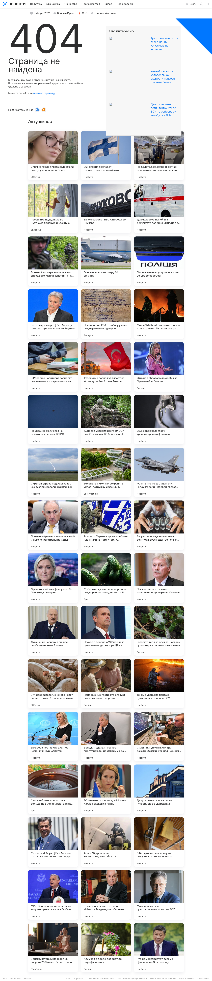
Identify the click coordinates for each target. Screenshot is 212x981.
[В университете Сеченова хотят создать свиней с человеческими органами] (53, 683)
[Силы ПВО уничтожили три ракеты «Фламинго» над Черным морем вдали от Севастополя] (159, 736)
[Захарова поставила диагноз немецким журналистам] (53, 736)
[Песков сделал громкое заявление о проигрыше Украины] (159, 578)
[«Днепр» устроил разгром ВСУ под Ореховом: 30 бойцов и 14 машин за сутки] (106, 419)
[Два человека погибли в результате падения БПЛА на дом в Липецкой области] (159, 208)
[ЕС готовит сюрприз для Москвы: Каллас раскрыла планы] (106, 789)
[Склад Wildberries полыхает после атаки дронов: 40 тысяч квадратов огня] (159, 314)
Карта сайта (203, 979)
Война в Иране (66, 13)
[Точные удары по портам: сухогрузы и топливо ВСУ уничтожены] (159, 683)
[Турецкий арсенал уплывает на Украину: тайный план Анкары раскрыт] (106, 367)
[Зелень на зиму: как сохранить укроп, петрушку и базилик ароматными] (106, 472)
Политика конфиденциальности (132, 979)
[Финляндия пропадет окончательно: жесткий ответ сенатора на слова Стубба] (106, 155)
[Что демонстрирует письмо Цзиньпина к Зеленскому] (159, 947)
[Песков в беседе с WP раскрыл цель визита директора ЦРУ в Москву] (106, 631)
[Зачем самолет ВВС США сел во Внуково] (106, 208)
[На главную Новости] (16, 4)
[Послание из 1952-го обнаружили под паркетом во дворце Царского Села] (106, 314)
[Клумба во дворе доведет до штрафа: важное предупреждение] (106, 947)
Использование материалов (163, 979)
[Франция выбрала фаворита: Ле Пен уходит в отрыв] (53, 578)
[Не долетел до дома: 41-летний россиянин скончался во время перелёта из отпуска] (159, 155)
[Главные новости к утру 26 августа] (106, 261)
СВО (84, 13)
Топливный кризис (105, 13)
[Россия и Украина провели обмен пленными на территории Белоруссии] (106, 525)
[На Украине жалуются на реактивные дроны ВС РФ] (53, 419)
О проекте (78, 979)
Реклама (28, 979)
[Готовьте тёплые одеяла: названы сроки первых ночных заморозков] (159, 631)
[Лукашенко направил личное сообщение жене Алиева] (53, 631)
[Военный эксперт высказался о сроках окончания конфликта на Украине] (53, 261)
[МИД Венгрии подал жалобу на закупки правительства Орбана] (53, 895)
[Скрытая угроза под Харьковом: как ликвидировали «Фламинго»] (53, 472)
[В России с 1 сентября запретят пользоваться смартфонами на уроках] (53, 367)
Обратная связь (186, 979)
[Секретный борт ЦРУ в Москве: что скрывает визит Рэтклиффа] (53, 842)
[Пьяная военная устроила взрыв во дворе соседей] (159, 261)
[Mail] (5, 4)
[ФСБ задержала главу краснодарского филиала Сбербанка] (159, 419)
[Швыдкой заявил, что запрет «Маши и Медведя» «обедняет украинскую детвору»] (106, 895)
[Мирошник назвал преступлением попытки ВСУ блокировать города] (159, 895)
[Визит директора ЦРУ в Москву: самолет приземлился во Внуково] (53, 314)
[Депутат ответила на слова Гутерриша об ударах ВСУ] (159, 789)
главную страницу (44, 93)
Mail (5, 979)
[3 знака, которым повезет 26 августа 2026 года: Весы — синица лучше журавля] (53, 947)
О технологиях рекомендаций (100, 979)
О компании (15, 979)
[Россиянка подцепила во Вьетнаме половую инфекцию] (53, 208)
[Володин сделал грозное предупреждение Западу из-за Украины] (106, 736)
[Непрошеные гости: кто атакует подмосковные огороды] (106, 683)
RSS (68, 979)
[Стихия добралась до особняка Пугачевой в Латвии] (159, 367)
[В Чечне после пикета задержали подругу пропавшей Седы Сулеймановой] (53, 155)
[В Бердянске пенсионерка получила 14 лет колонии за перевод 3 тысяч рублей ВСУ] (159, 842)
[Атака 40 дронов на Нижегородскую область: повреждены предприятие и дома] (106, 842)
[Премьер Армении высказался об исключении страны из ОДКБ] (53, 525)
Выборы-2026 (42, 13)
